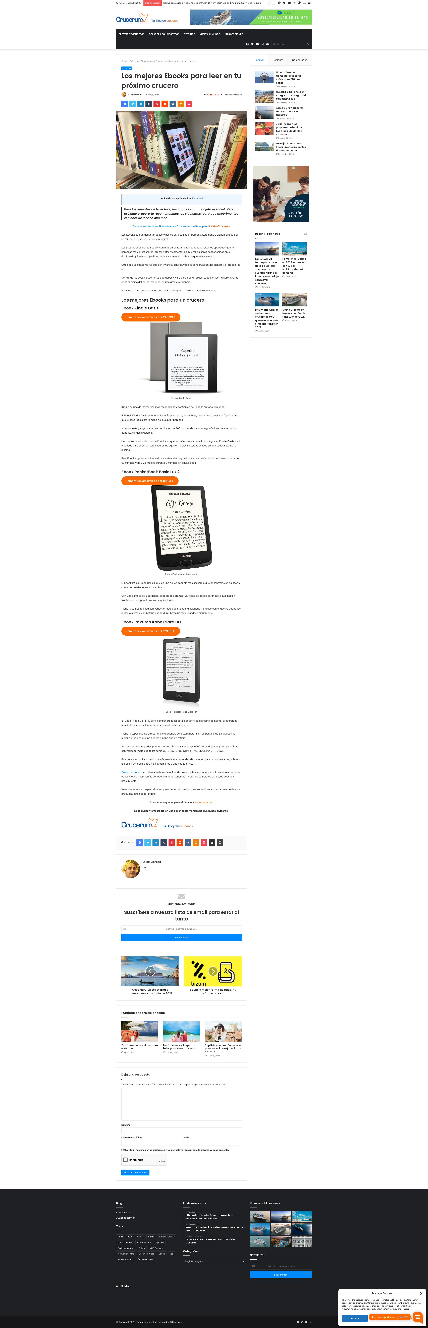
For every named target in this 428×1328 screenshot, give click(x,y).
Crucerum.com (130, 772)
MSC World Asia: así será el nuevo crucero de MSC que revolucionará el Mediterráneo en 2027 (267, 318)
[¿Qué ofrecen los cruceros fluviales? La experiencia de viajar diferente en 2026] (281, 1241)
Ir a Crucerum (123, 1212)
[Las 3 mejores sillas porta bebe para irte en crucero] (181, 1031)
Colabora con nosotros (164, 34)
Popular (259, 59)
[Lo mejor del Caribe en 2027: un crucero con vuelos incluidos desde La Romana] (294, 248)
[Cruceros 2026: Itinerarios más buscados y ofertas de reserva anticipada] (302, 1241)
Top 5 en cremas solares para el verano (139, 1046)
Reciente (278, 59)
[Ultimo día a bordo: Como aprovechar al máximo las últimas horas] (264, 77)
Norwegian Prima (126, 1253)
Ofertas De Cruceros (131, 34)
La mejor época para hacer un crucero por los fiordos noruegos (291, 147)
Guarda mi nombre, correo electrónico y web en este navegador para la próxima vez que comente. (176, 1150)
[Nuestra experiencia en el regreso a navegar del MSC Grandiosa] (264, 96)
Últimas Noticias (145, 1259)
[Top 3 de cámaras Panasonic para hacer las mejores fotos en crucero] (223, 1031)
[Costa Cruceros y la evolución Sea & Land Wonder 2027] (294, 300)
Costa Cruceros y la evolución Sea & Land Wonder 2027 (293, 313)
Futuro (142, 1248)
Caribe (151, 1236)
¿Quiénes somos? (125, 1217)
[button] (421, 1293)
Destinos (189, 34)
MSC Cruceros (156, 1248)
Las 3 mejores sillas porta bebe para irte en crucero (179, 1046)
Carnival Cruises (167, 1236)
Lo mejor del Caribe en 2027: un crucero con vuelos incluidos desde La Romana (294, 266)
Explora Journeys (126, 1248)
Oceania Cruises (146, 1253)
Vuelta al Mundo (210, 34)
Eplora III (160, 1242)
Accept (354, 1318)
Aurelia (140, 1236)
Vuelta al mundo (125, 1259)
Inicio (126, 61)
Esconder (197, 198)
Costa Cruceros (125, 1242)
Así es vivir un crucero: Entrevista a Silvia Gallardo (289, 111)
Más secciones (234, 34)
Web (186, 1137)
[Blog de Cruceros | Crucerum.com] (147, 17)
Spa (171, 1253)
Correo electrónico (132, 1137)
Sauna (162, 1253)
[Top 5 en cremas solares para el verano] (139, 1031)
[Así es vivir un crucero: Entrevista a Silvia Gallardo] (264, 112)
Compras (135, 61)
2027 (120, 1236)
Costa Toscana (144, 1242)
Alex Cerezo (133, 94)
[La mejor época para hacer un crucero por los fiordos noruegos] (264, 146)
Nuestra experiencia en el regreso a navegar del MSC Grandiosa (291, 95)
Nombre (126, 1124)
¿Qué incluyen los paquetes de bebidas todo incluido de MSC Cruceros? (289, 129)
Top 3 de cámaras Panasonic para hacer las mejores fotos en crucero (223, 1048)
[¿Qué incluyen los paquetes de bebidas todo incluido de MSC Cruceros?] (264, 128)
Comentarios (299, 59)
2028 (130, 1236)
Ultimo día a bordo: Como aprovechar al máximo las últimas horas (288, 78)
